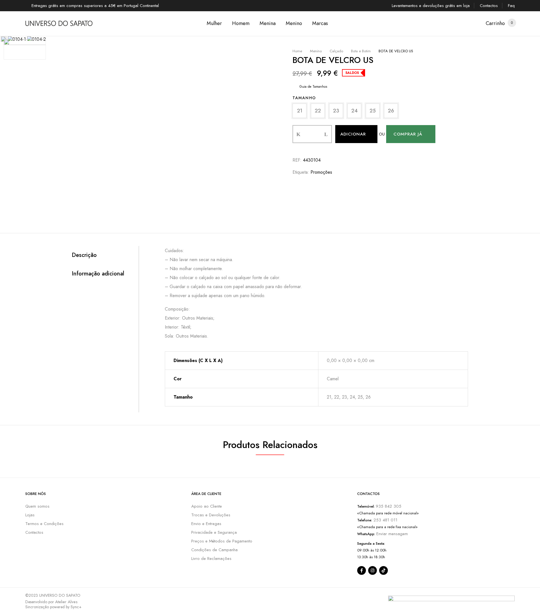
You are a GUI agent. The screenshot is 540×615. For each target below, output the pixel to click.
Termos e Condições (44, 524)
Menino (316, 51)
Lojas (30, 515)
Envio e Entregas (206, 524)
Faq (511, 6)
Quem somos (37, 506)
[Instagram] (372, 570)
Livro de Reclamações (211, 558)
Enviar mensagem (392, 534)
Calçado (336, 51)
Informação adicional (98, 274)
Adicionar (353, 134)
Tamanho (304, 98)
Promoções (321, 172)
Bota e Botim (361, 51)
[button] (495, 23)
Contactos (489, 6)
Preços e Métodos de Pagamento (221, 541)
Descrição (84, 255)
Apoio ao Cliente (206, 506)
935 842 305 (388, 506)
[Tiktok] (383, 570)
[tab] (105, 255)
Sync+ (76, 607)
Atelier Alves (66, 602)
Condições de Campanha (214, 550)
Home (297, 51)
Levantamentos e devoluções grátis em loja (431, 6)
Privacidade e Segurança (214, 532)
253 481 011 (384, 520)
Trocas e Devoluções (210, 515)
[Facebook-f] (361, 570)
